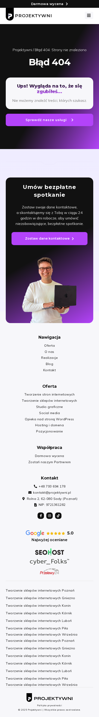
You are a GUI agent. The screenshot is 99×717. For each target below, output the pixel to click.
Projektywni (33, 15)
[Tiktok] (58, 515)
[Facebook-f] (41, 515)
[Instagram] (49, 515)
